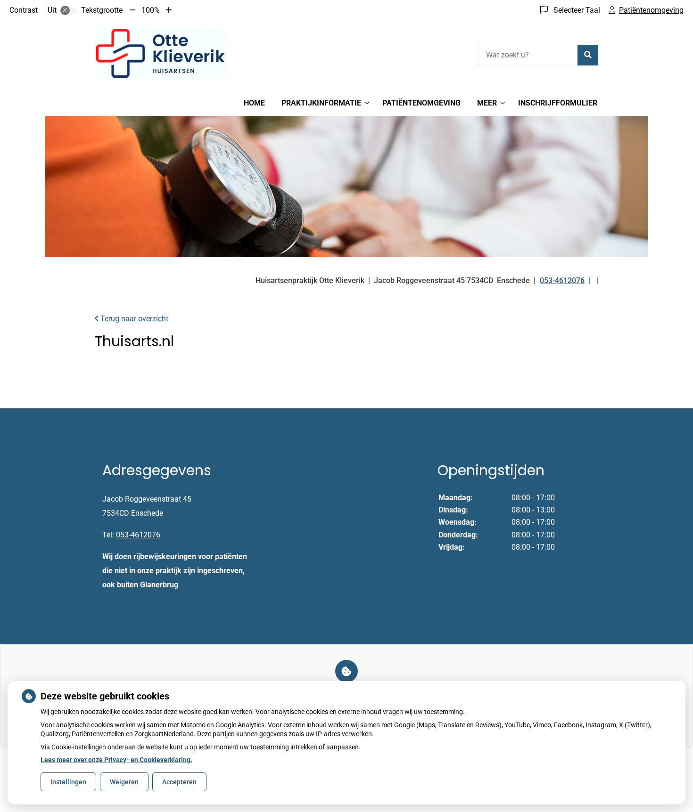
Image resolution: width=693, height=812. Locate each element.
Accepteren (179, 782)
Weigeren (124, 782)
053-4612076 (138, 534)
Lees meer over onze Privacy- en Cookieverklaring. (116, 759)
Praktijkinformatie (321, 102)
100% (150, 10)
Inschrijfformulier (557, 102)
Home (254, 102)
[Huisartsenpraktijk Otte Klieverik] (161, 54)
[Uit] (68, 10)
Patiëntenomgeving (421, 102)
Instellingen (68, 782)
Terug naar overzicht (133, 318)
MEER (487, 102)
